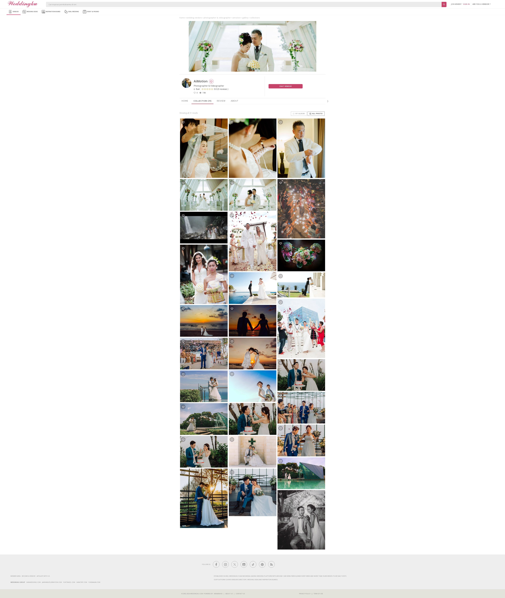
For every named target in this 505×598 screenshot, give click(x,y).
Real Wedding (73, 11)
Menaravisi (218, 594)
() (221, 89)
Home (184, 101)
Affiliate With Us (43, 576)
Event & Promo (93, 11)
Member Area (16, 576)
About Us (229, 594)
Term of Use (318, 594)
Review (221, 101)
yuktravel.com (69, 582)
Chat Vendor (285, 86)
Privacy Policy (304, 594)
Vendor (15, 11)
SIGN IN (466, 4)
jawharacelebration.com (52, 582)
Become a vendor (28, 576)
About (234, 101)
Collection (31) (202, 101)
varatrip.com (81, 582)
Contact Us (240, 594)
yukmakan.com (94, 582)
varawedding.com (33, 582)
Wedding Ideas (32, 11)
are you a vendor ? (482, 4)
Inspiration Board (52, 11)
